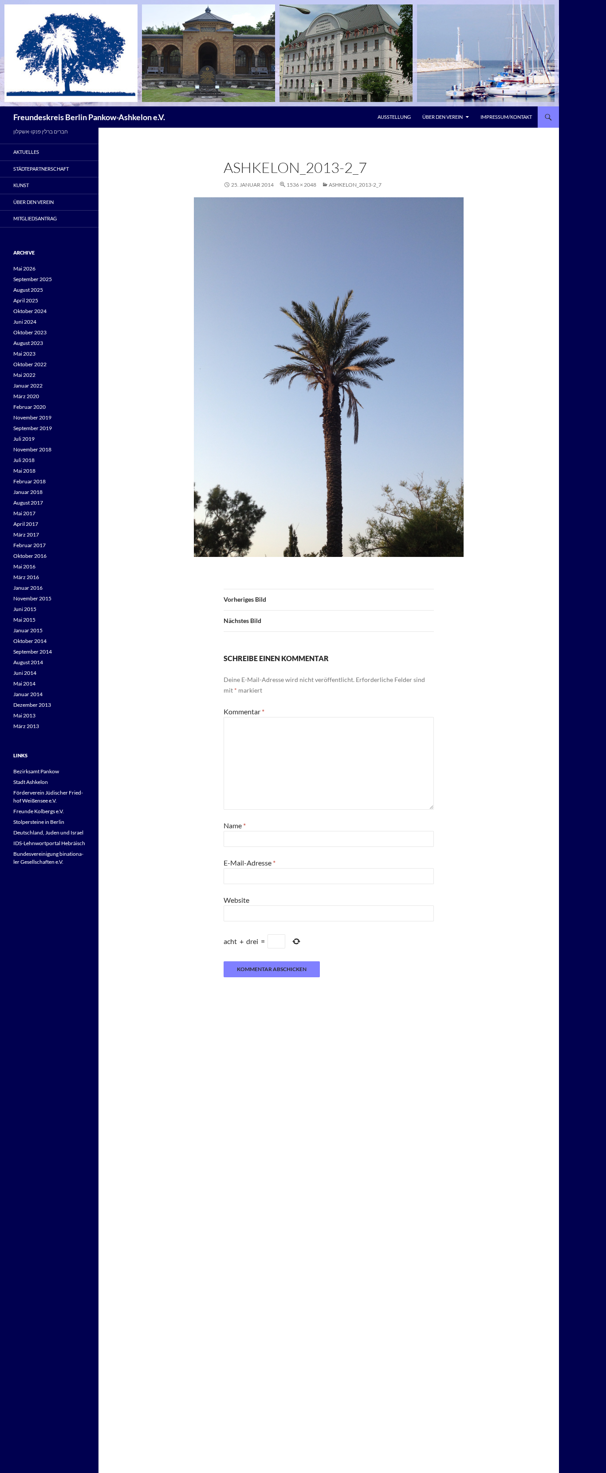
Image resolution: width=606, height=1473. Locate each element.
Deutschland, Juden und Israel (48, 832)
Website (236, 900)
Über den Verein (442, 117)
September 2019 (32, 428)
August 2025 (28, 289)
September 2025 (32, 279)
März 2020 (26, 396)
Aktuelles (26, 152)
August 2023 (28, 343)
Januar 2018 (28, 492)
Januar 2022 (28, 385)
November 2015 (32, 598)
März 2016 (26, 577)
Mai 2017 (24, 513)
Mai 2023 (24, 353)
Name (235, 825)
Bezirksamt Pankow (36, 771)
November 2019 (32, 417)
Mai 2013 (24, 715)
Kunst (21, 185)
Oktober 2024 (30, 311)
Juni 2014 (24, 673)
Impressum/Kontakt (506, 117)
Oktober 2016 (30, 555)
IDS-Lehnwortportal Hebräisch (49, 843)
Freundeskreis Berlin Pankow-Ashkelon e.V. (89, 117)
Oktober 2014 (30, 641)
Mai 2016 (24, 566)
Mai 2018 (24, 470)
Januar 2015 (28, 630)
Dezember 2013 (32, 704)
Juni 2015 (24, 609)
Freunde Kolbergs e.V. (38, 811)
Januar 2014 (28, 694)
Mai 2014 (24, 683)
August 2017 (28, 502)
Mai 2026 (24, 268)
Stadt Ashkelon (30, 782)
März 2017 (26, 534)
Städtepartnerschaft (41, 169)
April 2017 (25, 524)
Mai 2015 (24, 619)
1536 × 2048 (301, 184)
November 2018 (32, 449)
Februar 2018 (29, 481)
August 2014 (28, 662)
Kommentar (244, 711)
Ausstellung (394, 117)
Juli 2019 (24, 438)
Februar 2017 (29, 545)
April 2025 (25, 300)
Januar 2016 (28, 587)
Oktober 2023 (30, 332)
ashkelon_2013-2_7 (355, 184)
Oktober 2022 (30, 364)
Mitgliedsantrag (35, 218)
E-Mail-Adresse (249, 862)
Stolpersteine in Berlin (38, 822)
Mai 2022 (24, 375)
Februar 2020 (29, 407)
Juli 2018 (24, 460)
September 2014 (32, 651)
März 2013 (26, 726)
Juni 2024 (24, 321)
